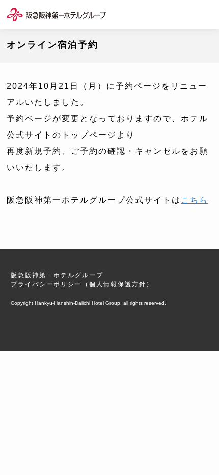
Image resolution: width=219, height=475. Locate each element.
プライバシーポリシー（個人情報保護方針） (82, 284)
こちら (194, 200)
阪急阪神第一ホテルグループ (57, 275)
